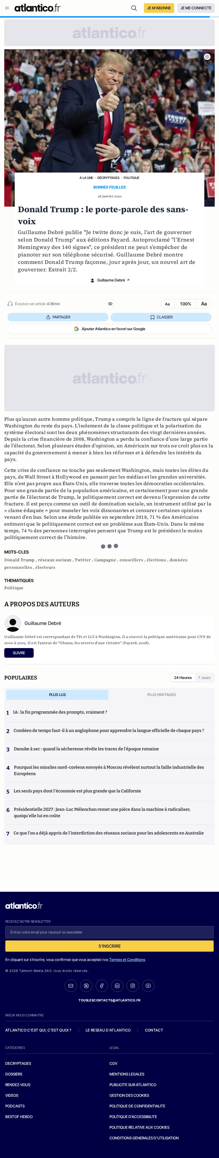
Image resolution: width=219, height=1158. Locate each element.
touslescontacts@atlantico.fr (109, 1000)
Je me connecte (196, 8)
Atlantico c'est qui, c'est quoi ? (38, 1030)
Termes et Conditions (127, 959)
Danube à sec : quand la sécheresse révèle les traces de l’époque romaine (86, 748)
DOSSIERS (13, 1074)
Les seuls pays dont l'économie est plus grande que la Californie (77, 790)
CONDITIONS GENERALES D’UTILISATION (144, 1138)
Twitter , (84, 560)
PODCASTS (15, 1106)
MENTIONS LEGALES (127, 1074)
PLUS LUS (57, 694)
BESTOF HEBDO (19, 1116)
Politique (131, 178)
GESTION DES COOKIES (129, 1095)
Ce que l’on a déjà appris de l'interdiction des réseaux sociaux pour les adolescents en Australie (109, 833)
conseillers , (133, 560)
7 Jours (204, 677)
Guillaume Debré (111, 280)
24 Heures (183, 677)
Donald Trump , (21, 560)
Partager (61, 317)
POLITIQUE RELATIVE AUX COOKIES (139, 1127)
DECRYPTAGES (18, 1063)
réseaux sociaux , (56, 560)
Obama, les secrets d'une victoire (90, 642)
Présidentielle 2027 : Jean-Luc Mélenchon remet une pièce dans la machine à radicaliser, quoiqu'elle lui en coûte (102, 812)
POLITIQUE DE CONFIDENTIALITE (137, 1106)
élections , (158, 560)
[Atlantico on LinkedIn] (117, 986)
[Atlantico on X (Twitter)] (86, 986)
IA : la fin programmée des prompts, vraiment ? (60, 712)
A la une (86, 178)
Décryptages (108, 178)
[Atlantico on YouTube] (148, 986)
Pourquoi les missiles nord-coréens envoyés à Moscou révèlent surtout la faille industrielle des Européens (109, 770)
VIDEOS (11, 1095)
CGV (113, 1063)
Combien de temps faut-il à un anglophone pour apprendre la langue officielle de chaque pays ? (109, 730)
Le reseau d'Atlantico (108, 1030)
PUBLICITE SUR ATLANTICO (133, 1084)
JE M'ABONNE (159, 8)
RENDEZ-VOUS (17, 1084)
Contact (154, 1030)
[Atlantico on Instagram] (133, 986)
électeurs (45, 567)
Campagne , (107, 560)
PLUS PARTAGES (161, 694)
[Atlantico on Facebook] (102, 986)
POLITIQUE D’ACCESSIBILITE (133, 1116)
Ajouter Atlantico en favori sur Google (113, 328)
